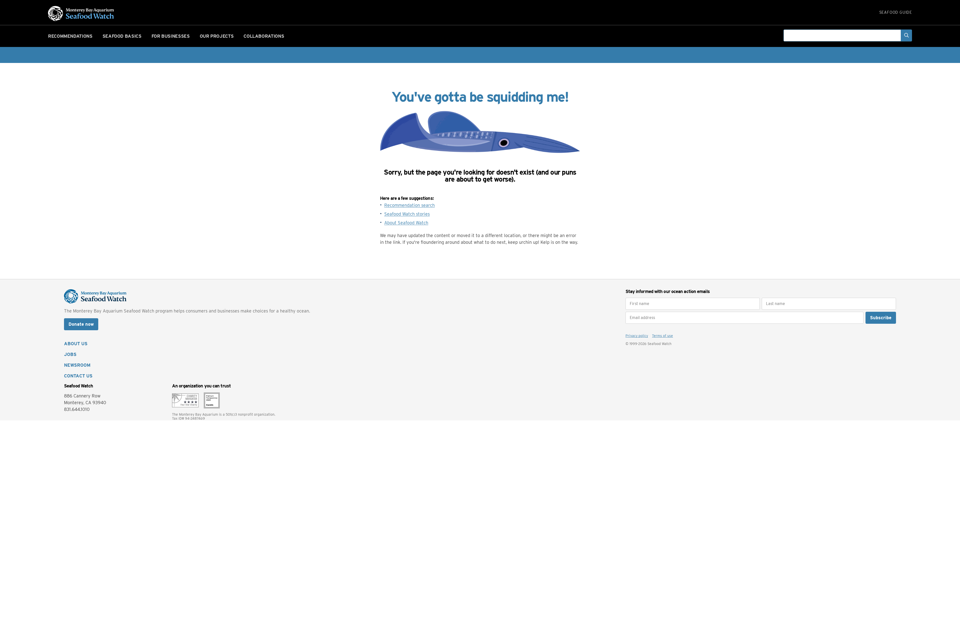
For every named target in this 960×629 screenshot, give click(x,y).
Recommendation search (409, 205)
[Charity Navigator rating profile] (185, 400)
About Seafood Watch (406, 222)
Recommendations (70, 36)
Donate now (81, 324)
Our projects (217, 36)
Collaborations (264, 36)
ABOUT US (76, 343)
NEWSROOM (77, 365)
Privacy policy (637, 336)
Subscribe (881, 317)
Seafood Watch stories (407, 214)
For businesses (171, 36)
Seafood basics (122, 36)
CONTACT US (78, 375)
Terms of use (662, 336)
